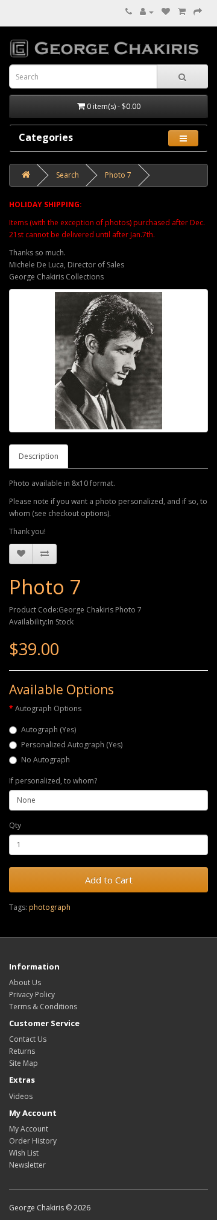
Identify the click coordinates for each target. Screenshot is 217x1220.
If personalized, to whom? (53, 781)
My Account (28, 1129)
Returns (22, 1051)
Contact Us (27, 1039)
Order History (33, 1141)
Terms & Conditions (43, 1006)
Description (38, 456)
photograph (50, 907)
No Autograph (45, 760)
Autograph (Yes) (48, 729)
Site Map (23, 1063)
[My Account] (147, 12)
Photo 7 (118, 175)
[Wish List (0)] (166, 12)
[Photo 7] (108, 360)
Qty (15, 825)
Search (67, 175)
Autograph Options (48, 708)
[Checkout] (197, 12)
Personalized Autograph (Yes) (71, 744)
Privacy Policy (32, 994)
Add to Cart (109, 880)
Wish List (24, 1153)
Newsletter (27, 1165)
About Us (25, 982)
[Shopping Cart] (182, 12)
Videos (21, 1096)
